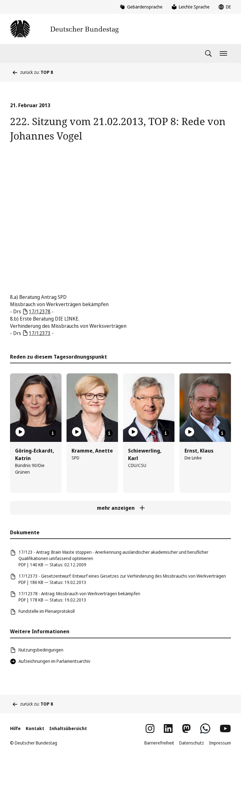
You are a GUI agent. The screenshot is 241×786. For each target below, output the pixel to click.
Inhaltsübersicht (68, 728)
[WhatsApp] (205, 728)
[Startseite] (64, 29)
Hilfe (15, 728)
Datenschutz (191, 743)
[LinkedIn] (168, 728)
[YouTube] (225, 728)
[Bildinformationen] (52, 433)
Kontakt (35, 728)
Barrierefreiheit (159, 743)
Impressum (220, 743)
